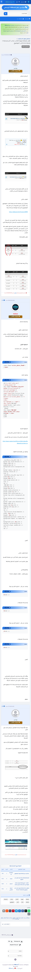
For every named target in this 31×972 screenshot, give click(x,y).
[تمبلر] (10, 911)
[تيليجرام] (16, 911)
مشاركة (6, 899)
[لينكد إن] (19, 911)
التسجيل (23, 2)
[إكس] (25, 911)
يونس (15, 293)
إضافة (27, 899)
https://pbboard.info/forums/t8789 (18, 212)
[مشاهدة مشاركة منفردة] (4, 300)
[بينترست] (13, 911)
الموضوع (12, 902)
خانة (22, 902)
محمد (11, 878)
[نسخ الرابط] (29, 914)
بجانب (11, 899)
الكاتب (17, 899)
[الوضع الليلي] (29, 2)
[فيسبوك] (22, 911)
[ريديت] (7, 911)
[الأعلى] (15, 959)
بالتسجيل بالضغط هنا (20, 31)
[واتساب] (29, 911)
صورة (22, 899)
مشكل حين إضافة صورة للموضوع (22, 873)
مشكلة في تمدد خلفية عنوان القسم (22, 917)
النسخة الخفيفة (14, 944)
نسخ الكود (6, 362)
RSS (9, 941)
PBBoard (11, 968)
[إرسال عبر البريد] (3, 911)
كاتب (18, 902)
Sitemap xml (17, 941)
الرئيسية (27, 18)
